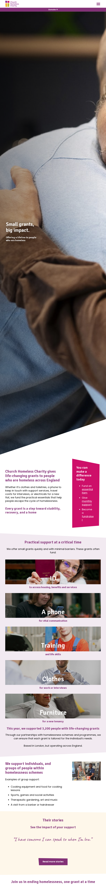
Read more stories (53, 861)
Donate (52, 9)
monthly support (87, 502)
